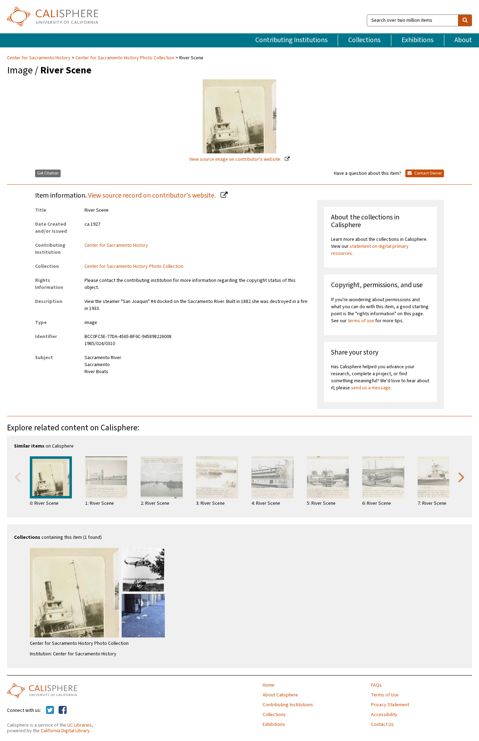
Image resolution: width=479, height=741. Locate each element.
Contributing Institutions (291, 40)
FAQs (376, 685)
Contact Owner (428, 173)
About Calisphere (280, 695)
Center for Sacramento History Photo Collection (124, 57)
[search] (465, 20)
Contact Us (382, 724)
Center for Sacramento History (39, 57)
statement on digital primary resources (370, 250)
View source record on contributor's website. (152, 195)
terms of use (361, 320)
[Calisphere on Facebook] (63, 710)
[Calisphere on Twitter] (50, 710)
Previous (17, 476)
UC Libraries (79, 725)
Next (461, 476)
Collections (364, 40)
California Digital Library (65, 730)
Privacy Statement (390, 704)
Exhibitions (417, 40)
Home (269, 685)
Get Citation (48, 173)
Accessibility (384, 714)
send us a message (371, 387)
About (463, 40)
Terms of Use (385, 695)
